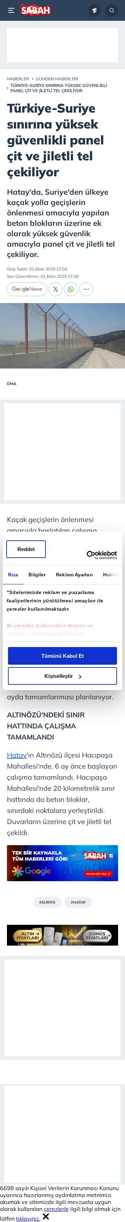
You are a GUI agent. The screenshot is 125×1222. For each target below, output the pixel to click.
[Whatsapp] (71, 289)
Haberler (18, 78)
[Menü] (12, 10)
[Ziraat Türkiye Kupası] (94, 10)
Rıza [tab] (13, 574)
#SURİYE (47, 902)
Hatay (17, 755)
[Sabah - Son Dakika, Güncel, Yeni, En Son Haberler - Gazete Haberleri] (35, 10)
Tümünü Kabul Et (62, 656)
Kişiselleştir (58, 676)
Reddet (26, 549)
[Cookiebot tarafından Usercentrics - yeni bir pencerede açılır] (88, 555)
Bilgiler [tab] (36, 574)
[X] (55, 289)
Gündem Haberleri (57, 78)
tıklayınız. (28, 1218)
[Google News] (27, 289)
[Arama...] (112, 10)
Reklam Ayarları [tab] (74, 574)
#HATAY (78, 902)
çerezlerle (56, 1208)
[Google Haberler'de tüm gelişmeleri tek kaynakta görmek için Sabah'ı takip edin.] (62, 866)
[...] (86, 289)
